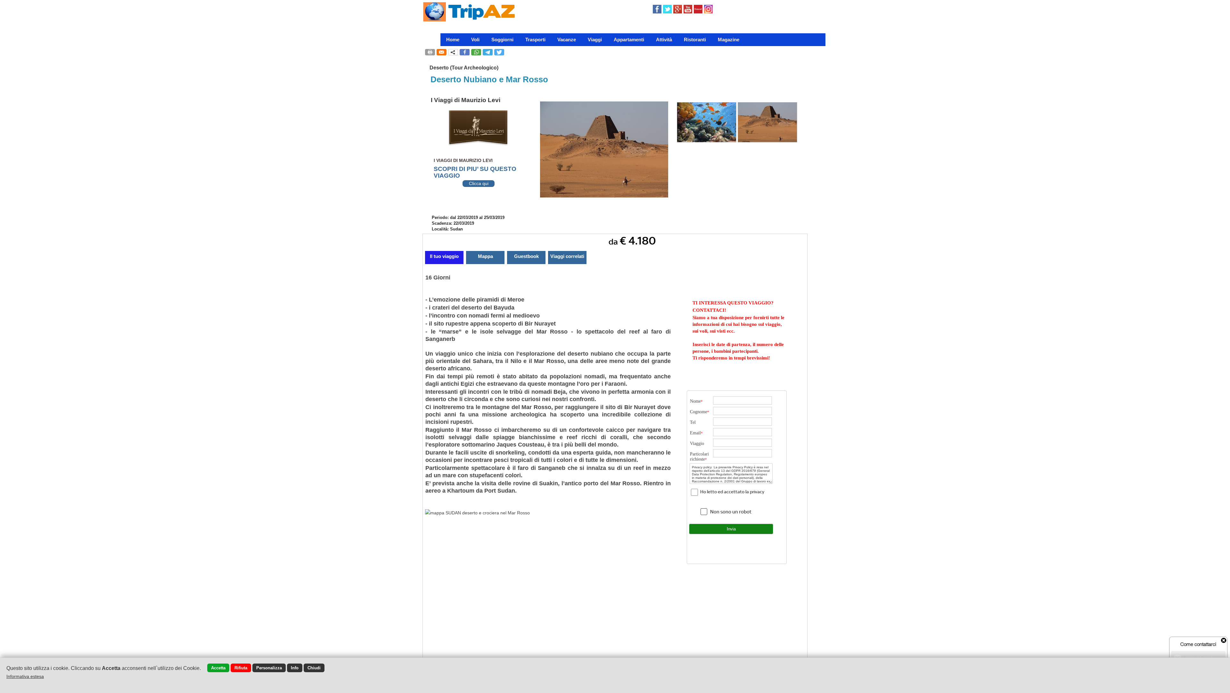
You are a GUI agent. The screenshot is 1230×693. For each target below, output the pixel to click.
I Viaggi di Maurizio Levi (465, 100)
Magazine (728, 39)
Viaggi (595, 39)
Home (452, 39)
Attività (664, 39)
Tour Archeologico (474, 67)
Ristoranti (695, 39)
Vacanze (566, 39)
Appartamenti (629, 39)
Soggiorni (502, 39)
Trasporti (535, 39)
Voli (475, 39)
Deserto (439, 67)
